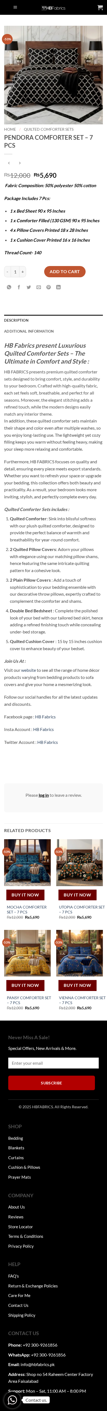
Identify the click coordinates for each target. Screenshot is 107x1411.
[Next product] (9, 163)
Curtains (16, 1157)
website (28, 670)
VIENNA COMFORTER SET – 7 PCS (82, 1000)
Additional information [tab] (29, 331)
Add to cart (65, 271)
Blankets (16, 1147)
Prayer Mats (19, 1177)
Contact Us (18, 1305)
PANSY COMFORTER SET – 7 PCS (29, 1000)
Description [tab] (16, 320)
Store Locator (20, 1226)
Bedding (15, 1138)
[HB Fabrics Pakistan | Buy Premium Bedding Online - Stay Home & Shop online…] (53, 7)
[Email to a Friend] (38, 287)
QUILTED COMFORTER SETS (49, 129)
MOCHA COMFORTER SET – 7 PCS (27, 909)
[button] (15, 7)
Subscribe (51, 1083)
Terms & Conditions (25, 1236)
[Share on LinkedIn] (58, 287)
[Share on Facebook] (19, 287)
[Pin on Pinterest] (48, 287)
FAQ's (13, 1275)
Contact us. (36, 1400)
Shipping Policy (21, 1315)
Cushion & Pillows (24, 1167)
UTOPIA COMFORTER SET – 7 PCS (82, 909)
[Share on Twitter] (28, 287)
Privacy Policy (21, 1246)
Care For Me (19, 1295)
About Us (16, 1206)
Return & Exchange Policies (33, 1285)
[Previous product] (19, 163)
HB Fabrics (45, 716)
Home (10, 129)
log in (44, 795)
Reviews (16, 1216)
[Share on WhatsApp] (9, 287)
